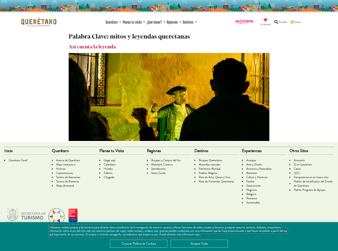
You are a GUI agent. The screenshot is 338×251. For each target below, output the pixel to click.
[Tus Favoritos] (265, 20)
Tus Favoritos (265, 24)
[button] (114, 22)
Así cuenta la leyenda (92, 47)
